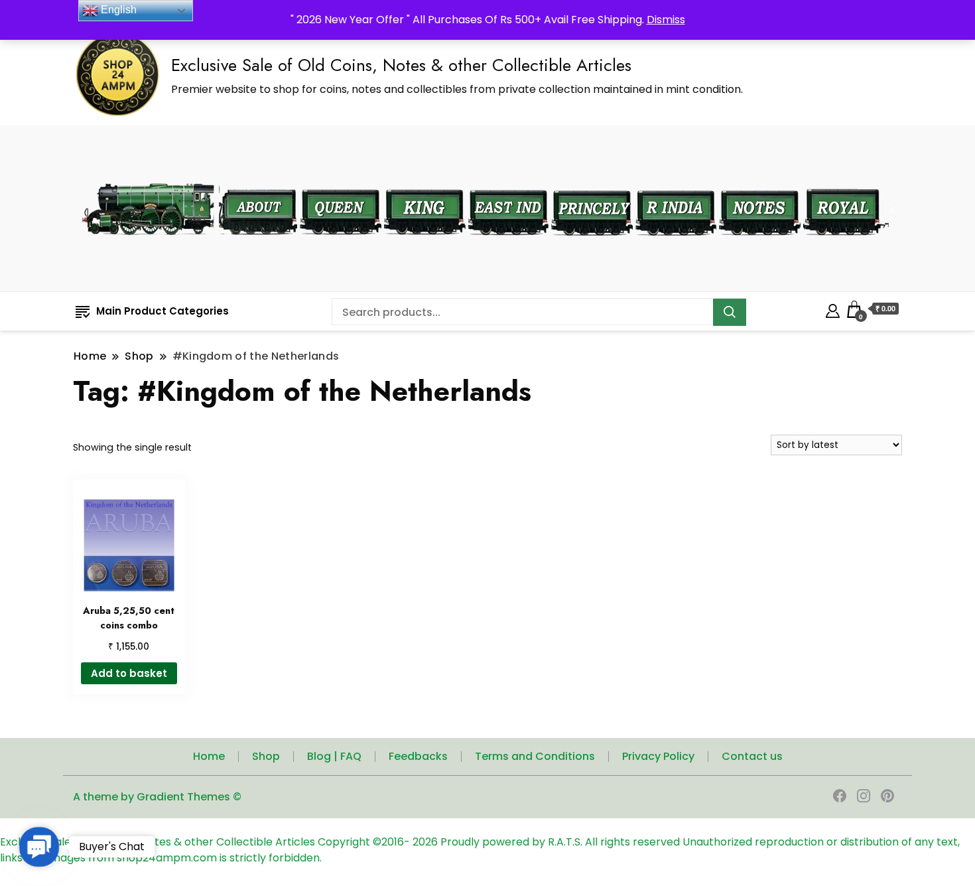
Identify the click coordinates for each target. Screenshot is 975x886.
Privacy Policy (658, 756)
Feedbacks (418, 756)
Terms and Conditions (535, 756)
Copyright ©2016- (365, 841)
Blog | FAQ (334, 756)
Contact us (752, 756)
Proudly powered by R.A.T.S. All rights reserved (560, 841)
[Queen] (340, 180)
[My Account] (833, 309)
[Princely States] (592, 180)
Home (209, 756)
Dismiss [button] (666, 19)
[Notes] (760, 180)
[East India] (508, 180)
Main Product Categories (162, 311)
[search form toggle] (890, 208)
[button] (39, 846)
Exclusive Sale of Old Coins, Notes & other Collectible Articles (401, 65)
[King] (425, 180)
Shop (266, 756)
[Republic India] (675, 180)
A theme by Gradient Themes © (157, 796)
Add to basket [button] (129, 673)
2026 (426, 841)
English (117, 9)
